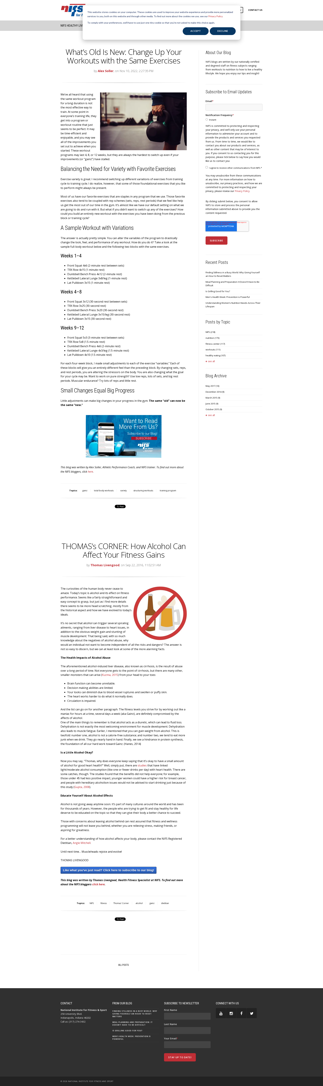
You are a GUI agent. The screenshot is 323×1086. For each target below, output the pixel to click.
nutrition (212, 337)
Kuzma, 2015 (110, 675)
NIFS (92, 903)
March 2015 (213, 397)
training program (168, 490)
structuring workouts (143, 490)
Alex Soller (106, 71)
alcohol (139, 903)
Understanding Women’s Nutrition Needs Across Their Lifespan (233, 304)
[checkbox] (234, 120)
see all (211, 361)
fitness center (215, 343)
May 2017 (212, 385)
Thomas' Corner (121, 903)
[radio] (234, 120)
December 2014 (215, 391)
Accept (195, 30)
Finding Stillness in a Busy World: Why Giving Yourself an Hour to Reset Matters (233, 274)
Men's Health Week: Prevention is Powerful (228, 297)
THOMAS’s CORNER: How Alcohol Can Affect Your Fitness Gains (124, 550)
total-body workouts (104, 490)
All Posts (123, 965)
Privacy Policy (215, 16)
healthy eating (215, 355)
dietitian (165, 903)
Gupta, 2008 (81, 787)
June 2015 (212, 403)
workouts (213, 349)
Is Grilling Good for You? (218, 291)
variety (123, 490)
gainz (84, 490)
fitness (103, 903)
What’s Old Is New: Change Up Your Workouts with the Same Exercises (124, 56)
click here (98, 884)
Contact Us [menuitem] (255, 9)
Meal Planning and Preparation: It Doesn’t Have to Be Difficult (232, 283)
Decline (222, 30)
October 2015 (214, 409)
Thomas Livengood (105, 565)
